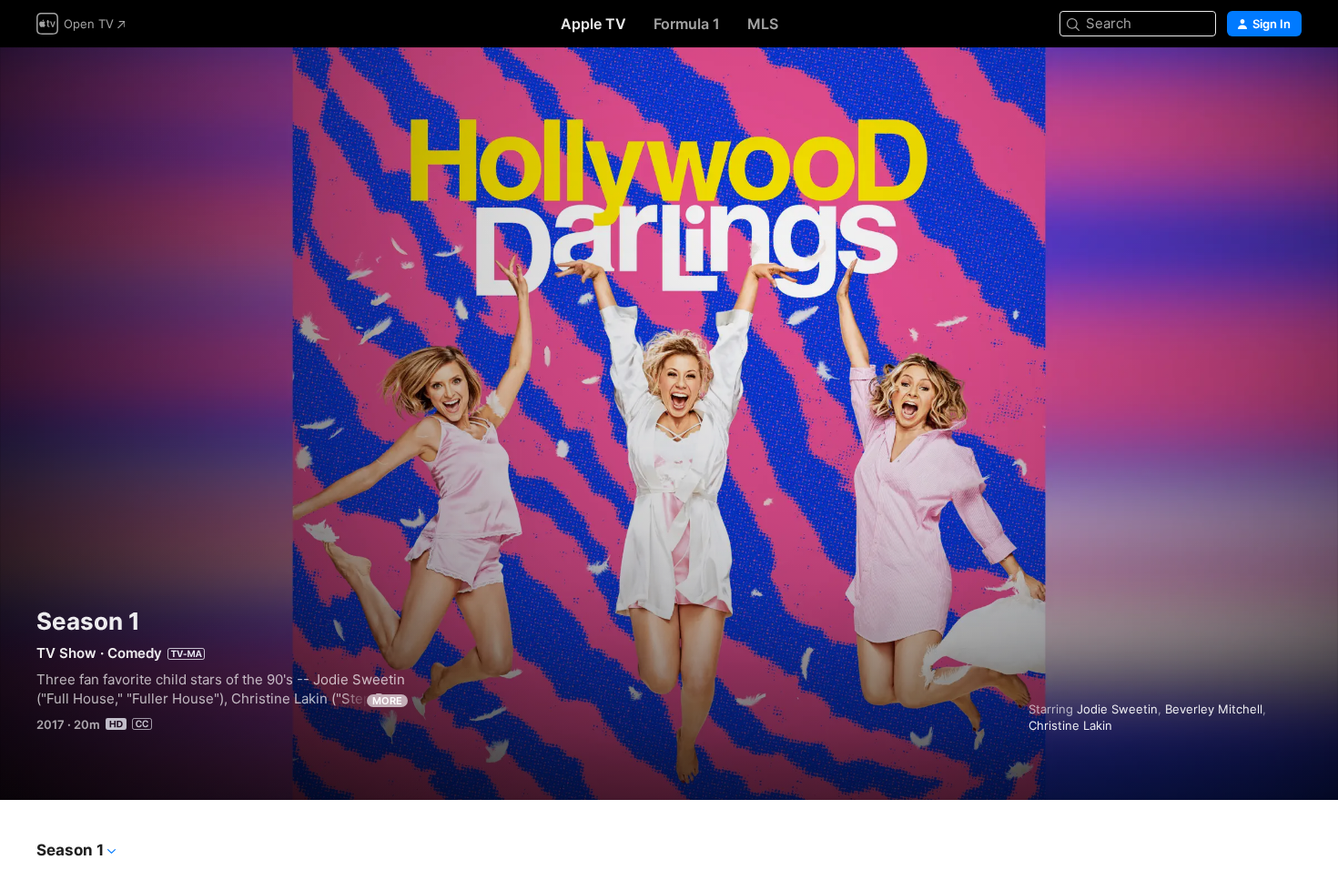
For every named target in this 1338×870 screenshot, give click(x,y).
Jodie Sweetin (1117, 709)
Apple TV (593, 24)
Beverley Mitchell (1213, 709)
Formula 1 (687, 24)
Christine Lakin (1070, 725)
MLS (762, 24)
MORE (387, 700)
